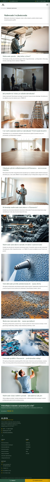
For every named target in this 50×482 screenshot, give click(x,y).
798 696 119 (5, 1)
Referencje (28, 444)
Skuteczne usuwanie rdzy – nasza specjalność (19, 321)
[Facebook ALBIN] (48, 1)
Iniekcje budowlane (5, 453)
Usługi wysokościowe (5, 457)
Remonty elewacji (4, 442)
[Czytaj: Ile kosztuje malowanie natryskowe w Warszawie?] (25, 191)
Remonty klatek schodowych (7, 444)
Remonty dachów (4, 451)
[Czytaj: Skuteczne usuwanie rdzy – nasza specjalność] (25, 304)
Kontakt (27, 453)
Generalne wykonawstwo (6, 455)
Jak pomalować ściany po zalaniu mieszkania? (19, 93)
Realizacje (28, 442)
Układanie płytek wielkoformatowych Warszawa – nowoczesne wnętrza (25, 169)
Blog (27, 451)
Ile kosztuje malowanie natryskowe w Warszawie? (20, 207)
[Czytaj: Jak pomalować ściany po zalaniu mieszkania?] (25, 77)
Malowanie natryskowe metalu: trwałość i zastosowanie (22, 245)
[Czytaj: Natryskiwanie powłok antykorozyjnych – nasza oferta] (25, 267)
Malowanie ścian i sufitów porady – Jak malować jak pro (22, 396)
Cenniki (27, 449)
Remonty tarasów (5, 449)
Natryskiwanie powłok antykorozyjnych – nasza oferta (22, 284)
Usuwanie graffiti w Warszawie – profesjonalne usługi (21, 358)
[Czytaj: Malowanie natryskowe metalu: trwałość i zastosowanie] (25, 228)
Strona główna (3, 8)
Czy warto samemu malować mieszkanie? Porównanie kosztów (25, 131)
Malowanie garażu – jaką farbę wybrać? (17, 56)
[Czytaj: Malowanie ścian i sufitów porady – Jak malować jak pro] (25, 379)
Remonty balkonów (5, 447)
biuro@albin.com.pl (14, 1)
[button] (47, 4)
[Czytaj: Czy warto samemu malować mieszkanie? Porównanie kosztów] (25, 114)
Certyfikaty (28, 447)
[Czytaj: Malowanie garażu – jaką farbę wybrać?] (25, 40)
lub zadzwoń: (7, 411)
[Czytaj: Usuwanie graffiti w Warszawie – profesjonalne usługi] (25, 342)
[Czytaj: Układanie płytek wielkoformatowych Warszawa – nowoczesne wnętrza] (25, 152)
